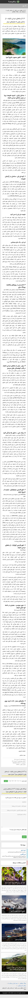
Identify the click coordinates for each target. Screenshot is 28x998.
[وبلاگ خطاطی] (14, 1)
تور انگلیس (23, 854)
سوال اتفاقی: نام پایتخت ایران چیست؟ (18, 829)
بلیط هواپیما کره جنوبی (20, 939)
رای (6, 781)
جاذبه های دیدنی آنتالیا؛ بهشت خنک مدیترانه (15, 883)
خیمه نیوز (23, 850)
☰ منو (24, 6)
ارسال (24, 837)
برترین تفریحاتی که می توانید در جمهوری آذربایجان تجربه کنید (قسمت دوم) (16, 968)
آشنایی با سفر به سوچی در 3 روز (18, 911)
